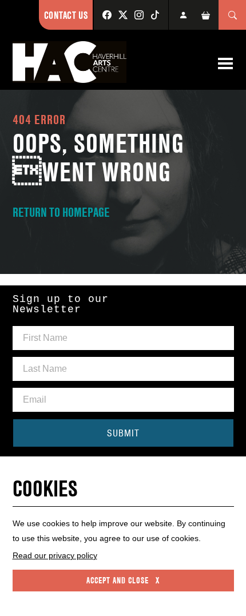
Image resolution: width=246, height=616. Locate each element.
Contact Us (66, 15)
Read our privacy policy (55, 555)
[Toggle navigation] (225, 63)
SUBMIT (123, 433)
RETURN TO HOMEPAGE (61, 212)
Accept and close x (123, 580)
